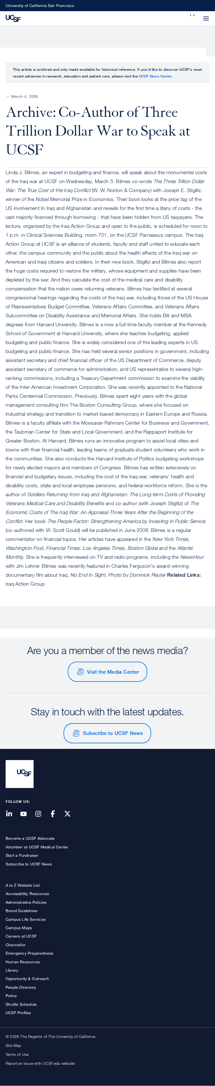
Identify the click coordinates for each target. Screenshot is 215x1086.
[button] (192, 15)
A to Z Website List (23, 885)
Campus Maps (19, 927)
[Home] (13, 18)
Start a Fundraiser (22, 855)
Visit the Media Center (113, 672)
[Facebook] (56, 814)
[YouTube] (27, 814)
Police (11, 995)
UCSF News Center (155, 76)
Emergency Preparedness (29, 953)
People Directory (21, 987)
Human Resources (23, 961)
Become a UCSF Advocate (30, 838)
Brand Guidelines (21, 910)
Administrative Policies (26, 902)
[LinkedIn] (12, 814)
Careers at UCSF (21, 936)
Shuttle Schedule (21, 1004)
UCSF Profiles (18, 1012)
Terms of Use (17, 1054)
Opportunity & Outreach (27, 978)
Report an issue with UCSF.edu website (40, 1063)
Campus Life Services (26, 919)
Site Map (13, 1045)
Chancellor (15, 944)
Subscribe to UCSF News (113, 733)
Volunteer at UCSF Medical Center (37, 846)
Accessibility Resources (27, 893)
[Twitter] (71, 814)
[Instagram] (41, 814)
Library (12, 970)
